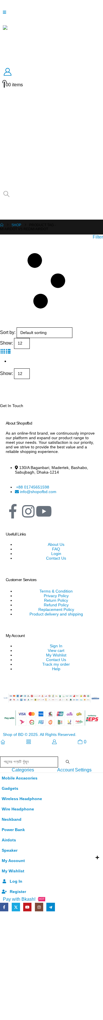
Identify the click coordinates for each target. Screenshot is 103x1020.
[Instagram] (28, 511)
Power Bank (13, 829)
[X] (16, 907)
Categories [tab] (23, 769)
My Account (13, 860)
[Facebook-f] (13, 511)
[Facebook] (4, 907)
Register (18, 891)
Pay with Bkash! (24, 899)
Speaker (9, 850)
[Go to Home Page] (1, 225)
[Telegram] (50, 907)
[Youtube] (27, 907)
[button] (6, 194)
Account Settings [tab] (74, 769)
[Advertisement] (51, 966)
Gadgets (10, 788)
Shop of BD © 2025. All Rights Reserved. (39, 734)
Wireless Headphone (22, 798)
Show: (6, 343)
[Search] (67, 762)
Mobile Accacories (19, 778)
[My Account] (51, 72)
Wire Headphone (18, 809)
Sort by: (7, 332)
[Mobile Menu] (6, 12)
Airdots (9, 840)
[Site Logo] (51, 43)
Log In (16, 881)
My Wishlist (13, 871)
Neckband (11, 819)
